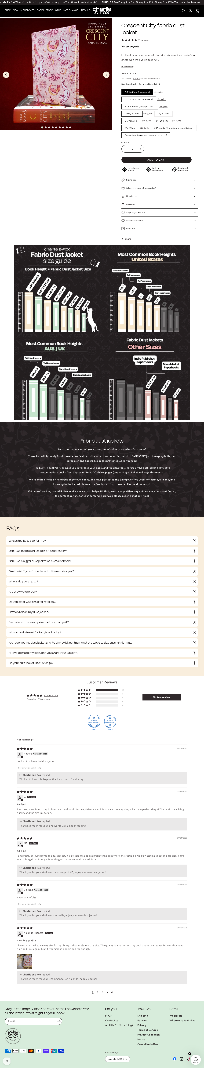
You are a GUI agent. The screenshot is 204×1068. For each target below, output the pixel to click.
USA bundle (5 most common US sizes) (175, 128)
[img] (25, 748)
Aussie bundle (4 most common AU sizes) (146, 135)
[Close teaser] (189, 1053)
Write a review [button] (161, 697)
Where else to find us (182, 1020)
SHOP (8, 10)
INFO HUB (86, 10)
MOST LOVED (28, 10)
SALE (58, 10)
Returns (142, 1020)
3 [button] (103, 992)
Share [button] (128, 238)
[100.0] (94, 721)
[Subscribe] (58, 1021)
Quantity (125, 142)
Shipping (136, 78)
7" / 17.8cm (130, 128)
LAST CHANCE (70, 10)
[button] (197, 11)
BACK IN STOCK (45, 10)
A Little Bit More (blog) (119, 1025)
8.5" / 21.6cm (131, 120)
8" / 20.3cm (163, 121)
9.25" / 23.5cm (132, 113)
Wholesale (175, 1015)
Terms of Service (147, 1029)
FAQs (108, 1015)
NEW (15, 10)
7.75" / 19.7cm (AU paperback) (139, 106)
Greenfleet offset (148, 1044)
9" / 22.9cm (165, 114)
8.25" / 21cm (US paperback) (139, 99)
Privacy (142, 1025)
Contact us (111, 1020)
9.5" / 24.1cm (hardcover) (137, 92)
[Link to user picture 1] (24, 961)
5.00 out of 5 (51, 695)
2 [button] (97, 992)
